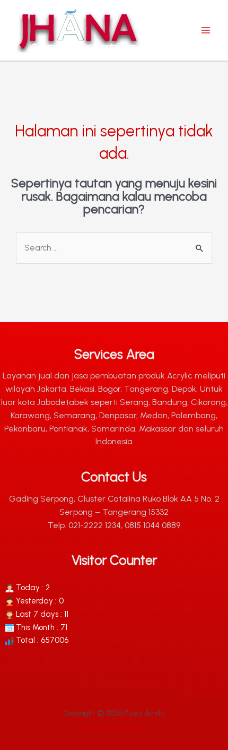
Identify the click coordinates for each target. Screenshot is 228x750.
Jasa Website (129, 726)
